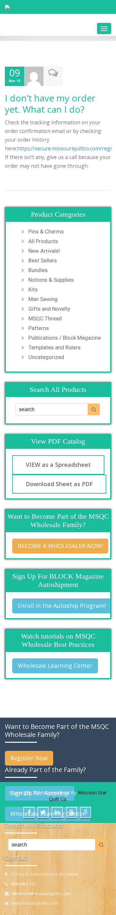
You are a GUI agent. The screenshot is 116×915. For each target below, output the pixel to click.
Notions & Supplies (51, 280)
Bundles (38, 270)
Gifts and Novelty (49, 309)
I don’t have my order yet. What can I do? (50, 103)
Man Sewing (43, 299)
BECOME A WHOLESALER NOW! (60, 546)
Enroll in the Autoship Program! (62, 605)
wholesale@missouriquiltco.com (41, 893)
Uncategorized (46, 357)
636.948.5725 (23, 884)
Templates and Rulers (54, 347)
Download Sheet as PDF (59, 484)
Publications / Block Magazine (64, 338)
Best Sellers (42, 260)
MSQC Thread (45, 318)
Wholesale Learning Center (55, 665)
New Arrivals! (44, 251)
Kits (33, 289)
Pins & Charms (46, 231)
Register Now (29, 758)
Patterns (38, 328)
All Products (43, 241)
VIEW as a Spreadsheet (58, 464)
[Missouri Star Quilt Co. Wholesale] (58, 7)
